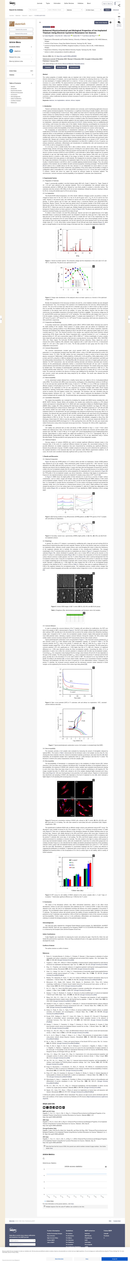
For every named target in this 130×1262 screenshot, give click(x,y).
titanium (51, 100)
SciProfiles (88, 1242)
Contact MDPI (51, 1240)
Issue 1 (31, 15)
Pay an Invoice (51, 1236)
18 (75, 360)
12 (83, 133)
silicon (73, 100)
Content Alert (117, 1221)
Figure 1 (79, 209)
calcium (67, 100)
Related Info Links (14, 57)
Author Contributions (16, 98)
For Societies (69, 1244)
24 (96, 775)
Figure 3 (47, 461)
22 (63, 658)
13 (85, 141)
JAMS (86, 1247)
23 (101, 763)
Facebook (106, 1236)
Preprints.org (88, 1238)
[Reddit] (60, 1108)
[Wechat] (57, 1108)
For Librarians (70, 1240)
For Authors (69, 1233)
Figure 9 (48, 831)
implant (78, 100)
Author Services (69, 3)
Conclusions (14, 94)
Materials (18, 15)
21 (43, 570)
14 (47, 145)
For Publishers (70, 1242)
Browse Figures (61, 67)
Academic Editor (14, 47)
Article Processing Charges (54, 1233)
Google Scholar (62, 960)
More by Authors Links (16, 61)
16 (43, 165)
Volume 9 (24, 15)
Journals (39, 3)
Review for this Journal (21, 33)
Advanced (116, 10)
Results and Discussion (17, 92)
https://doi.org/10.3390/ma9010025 (67, 56)
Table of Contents (15, 83)
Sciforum (87, 1233)
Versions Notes (74, 67)
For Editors (69, 1238)
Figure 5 (89, 551)
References (14, 102)
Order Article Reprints (101, 22)
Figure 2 (100, 222)
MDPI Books (88, 1236)
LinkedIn (106, 1233)
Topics (48, 3)
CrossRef (71, 960)
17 (45, 165)
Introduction (14, 88)
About (89, 3)
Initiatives (80, 3)
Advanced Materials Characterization (73, 63)
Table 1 (76, 564)
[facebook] (54, 1108)
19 (64, 395)
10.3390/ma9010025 (39, 15)
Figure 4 (49, 477)
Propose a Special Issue (21, 38)
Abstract (13, 86)
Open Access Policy (52, 1238)
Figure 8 (51, 773)
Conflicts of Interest (16, 100)
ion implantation (60, 100)
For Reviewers (70, 1236)
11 (56, 131)
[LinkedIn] (50, 1108)
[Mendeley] (63, 1108)
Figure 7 (81, 639)
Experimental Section (16, 90)
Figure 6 (71, 630)
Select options (14, 1241)
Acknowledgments (15, 96)
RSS (110, 1221)
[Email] (44, 1108)
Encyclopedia (88, 1244)
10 (54, 131)
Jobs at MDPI (50, 1242)
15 (68, 145)
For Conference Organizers (73, 1247)
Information (57, 3)
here (51, 1148)
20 (99, 475)
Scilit (86, 1240)
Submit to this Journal (21, 29)
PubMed (61, 975)
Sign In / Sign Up (107, 3)
